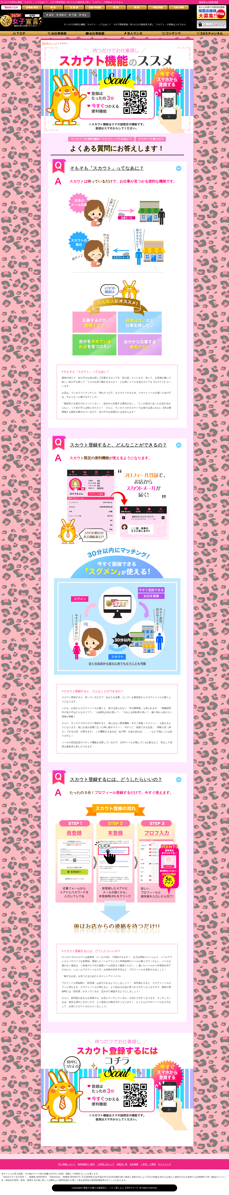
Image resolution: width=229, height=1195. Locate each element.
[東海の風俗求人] (116, 8)
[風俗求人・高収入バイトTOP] (11, 8)
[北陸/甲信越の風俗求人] (95, 8)
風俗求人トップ (49, 43)
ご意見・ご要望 (148, 1164)
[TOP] (19, 33)
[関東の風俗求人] (53, 8)
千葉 (74, 15)
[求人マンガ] (133, 33)
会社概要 (134, 1164)
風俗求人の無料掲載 (208, 2)
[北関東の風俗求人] (74, 8)
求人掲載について (66, 1164)
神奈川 (62, 15)
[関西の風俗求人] (137, 8)
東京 (51, 15)
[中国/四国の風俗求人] (158, 8)
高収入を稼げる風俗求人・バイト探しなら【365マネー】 (111, 1188)
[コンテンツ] (171, 33)
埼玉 (84, 15)
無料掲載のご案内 (86, 1164)
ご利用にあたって (105, 1164)
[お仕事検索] (57, 33)
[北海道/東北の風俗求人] (32, 8)
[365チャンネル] (210, 33)
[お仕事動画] (95, 33)
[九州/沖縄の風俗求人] (179, 8)
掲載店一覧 (122, 1164)
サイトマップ (164, 1164)
